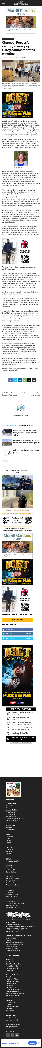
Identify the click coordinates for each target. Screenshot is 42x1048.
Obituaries (9, 892)
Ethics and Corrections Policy (15, 818)
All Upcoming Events (12, 879)
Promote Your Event (12, 885)
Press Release (10, 812)
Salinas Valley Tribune (13, 991)
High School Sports (12, 870)
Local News (9, 836)
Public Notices (10, 830)
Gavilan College (11, 872)
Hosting (8, 940)
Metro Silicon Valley (12, 966)
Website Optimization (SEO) (15, 942)
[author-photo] (21, 408)
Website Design (11, 938)
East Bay (9, 1008)
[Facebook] (10, 380)
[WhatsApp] (25, 380)
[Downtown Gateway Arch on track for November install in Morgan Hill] (7, 442)
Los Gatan (9, 985)
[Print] (34, 380)
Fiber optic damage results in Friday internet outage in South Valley (25, 432)
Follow (28, 634)
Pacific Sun (9, 970)
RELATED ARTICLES (9, 426)
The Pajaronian (11, 993)
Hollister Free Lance (12, 981)
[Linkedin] (20, 380)
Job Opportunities (12, 1018)
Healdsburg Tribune (12, 979)
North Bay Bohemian (12, 968)
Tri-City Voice (10, 995)
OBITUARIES (10, 890)
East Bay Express (11, 962)
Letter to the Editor (12, 810)
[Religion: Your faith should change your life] (7, 452)
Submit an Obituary (12, 896)
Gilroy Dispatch (11, 977)
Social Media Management (14, 944)
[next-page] (6, 460)
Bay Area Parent (11, 1002)
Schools (8, 840)
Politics (8, 843)
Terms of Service (11, 816)
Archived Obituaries (12, 894)
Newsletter (9, 806)
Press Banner (10, 989)
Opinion (12, 39)
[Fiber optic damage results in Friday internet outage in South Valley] (7, 432)
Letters (8, 853)
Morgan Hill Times (11, 987)
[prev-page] (3, 460)
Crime (8, 838)
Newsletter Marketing (13, 950)
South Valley (10, 1010)
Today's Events (10, 881)
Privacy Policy (10, 814)
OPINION (9, 847)
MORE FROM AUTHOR (25, 426)
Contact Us (9, 808)
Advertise (9, 828)
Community (5, 39)
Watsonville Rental (12, 907)
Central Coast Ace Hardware (15, 903)
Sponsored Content (12, 946)
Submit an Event (11, 883)
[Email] (29, 380)
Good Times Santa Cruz (13, 964)
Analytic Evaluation (12, 948)
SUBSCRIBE (10, 799)
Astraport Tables (11, 905)
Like (30, 629)
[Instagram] (12, 1035)
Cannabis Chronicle (12, 1006)
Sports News (10, 868)
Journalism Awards (12, 1020)
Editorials (9, 851)
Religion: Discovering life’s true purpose (31, 394)
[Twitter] (15, 380)
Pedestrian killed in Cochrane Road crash (9, 394)
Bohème (8, 1004)
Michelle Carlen (7, 57)
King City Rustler (11, 983)
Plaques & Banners (12, 820)
